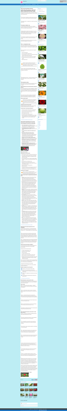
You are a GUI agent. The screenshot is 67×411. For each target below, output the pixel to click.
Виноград (39, 121)
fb (41, 410)
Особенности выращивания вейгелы (31, 391)
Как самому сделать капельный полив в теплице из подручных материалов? (35, 397)
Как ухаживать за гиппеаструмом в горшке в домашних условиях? (30, 397)
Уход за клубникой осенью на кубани (21, 396)
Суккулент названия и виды (31, 386)
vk (46, 410)
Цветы (39, 128)
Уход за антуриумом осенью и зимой (35, 391)
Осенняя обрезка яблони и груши (26, 391)
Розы (38, 126)
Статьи (39, 127)
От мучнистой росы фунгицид (41, 78)
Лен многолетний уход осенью (35, 386)
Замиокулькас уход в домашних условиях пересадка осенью (26, 397)
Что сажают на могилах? (21, 386)
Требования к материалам (28, 4)
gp (42, 410)
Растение (39, 125)
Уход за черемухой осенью (26, 386)
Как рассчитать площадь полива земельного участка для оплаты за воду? (41, 21)
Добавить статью (22, 4)
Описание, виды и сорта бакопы (21, 391)
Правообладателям (34, 4)
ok (39, 410)
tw (43, 410)
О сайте (37, 4)
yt (40, 410)
